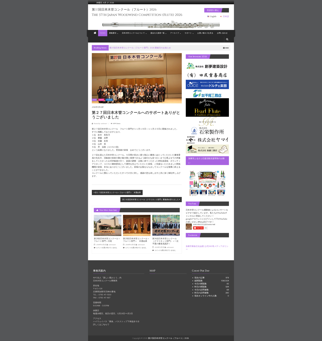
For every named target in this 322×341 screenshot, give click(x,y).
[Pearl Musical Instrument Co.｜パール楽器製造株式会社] (207, 112)
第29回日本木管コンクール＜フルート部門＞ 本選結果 (136, 239)
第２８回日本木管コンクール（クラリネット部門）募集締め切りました (150, 200)
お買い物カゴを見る (205, 33)
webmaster (112, 245)
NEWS (102, 33)
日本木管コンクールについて (133, 33)
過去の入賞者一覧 (157, 33)
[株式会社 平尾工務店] (207, 93)
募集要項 (112, 33)
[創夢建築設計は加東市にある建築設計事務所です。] (207, 66)
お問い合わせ (222, 33)
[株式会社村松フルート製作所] (207, 103)
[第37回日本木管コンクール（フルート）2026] (95, 33)
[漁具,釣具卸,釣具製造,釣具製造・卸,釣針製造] (207, 139)
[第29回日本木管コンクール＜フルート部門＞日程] (107, 225)
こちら (104, 324)
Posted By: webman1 (100, 123)
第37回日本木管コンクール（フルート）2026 (124, 10)
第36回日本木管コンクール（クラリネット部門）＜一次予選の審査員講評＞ (165, 241)
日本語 (226, 16)
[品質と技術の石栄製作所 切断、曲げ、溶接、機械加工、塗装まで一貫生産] (207, 130)
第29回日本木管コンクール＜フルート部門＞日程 (107, 239)
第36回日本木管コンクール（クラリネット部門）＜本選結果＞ (137, 48)
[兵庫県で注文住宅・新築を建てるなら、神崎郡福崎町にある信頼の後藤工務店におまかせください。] (207, 149)
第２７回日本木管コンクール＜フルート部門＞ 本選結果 (118, 193)
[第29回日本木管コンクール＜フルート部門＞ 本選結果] (136, 225)
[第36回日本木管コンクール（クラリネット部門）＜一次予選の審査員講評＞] (166, 225)
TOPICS (109, 100)
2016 (94, 100)
